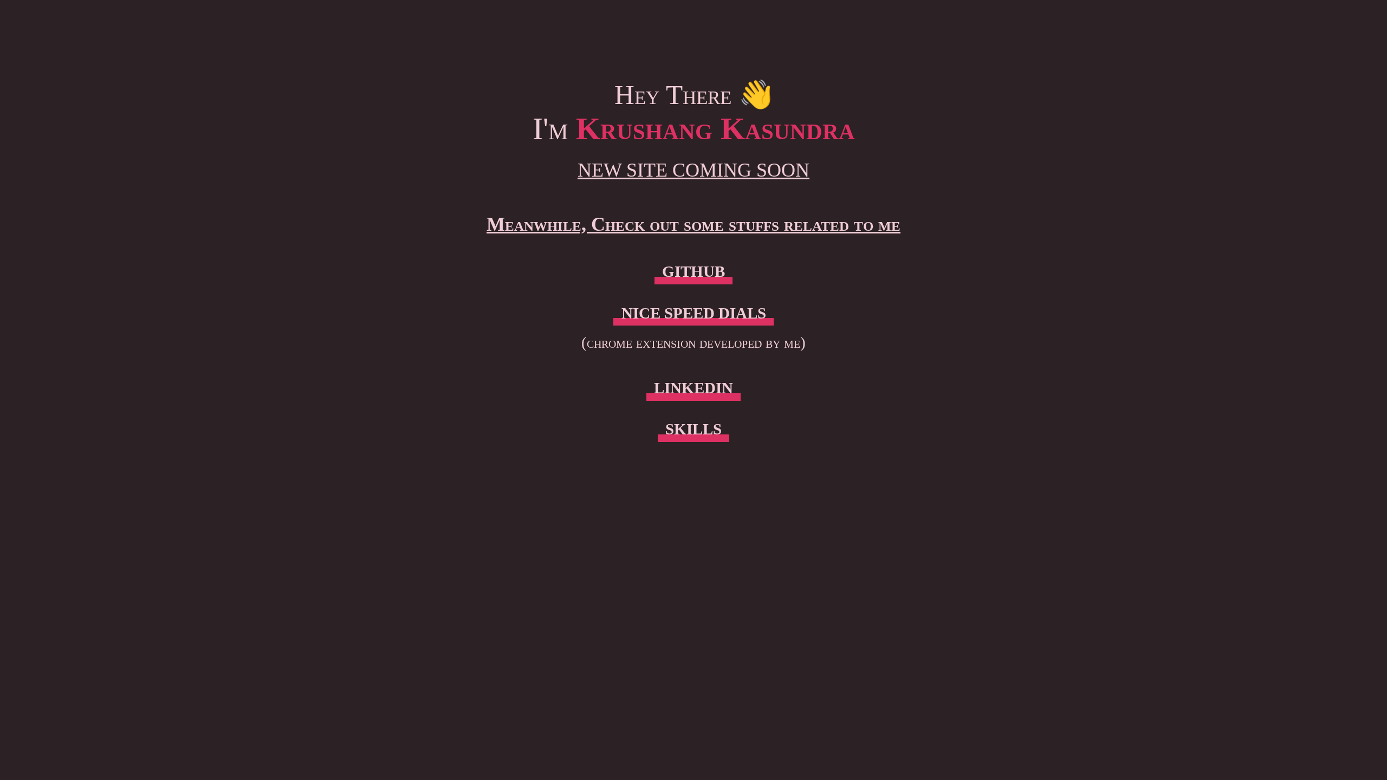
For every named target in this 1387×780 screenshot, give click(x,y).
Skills (693, 429)
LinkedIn (693, 387)
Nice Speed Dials (693, 313)
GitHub (693, 271)
